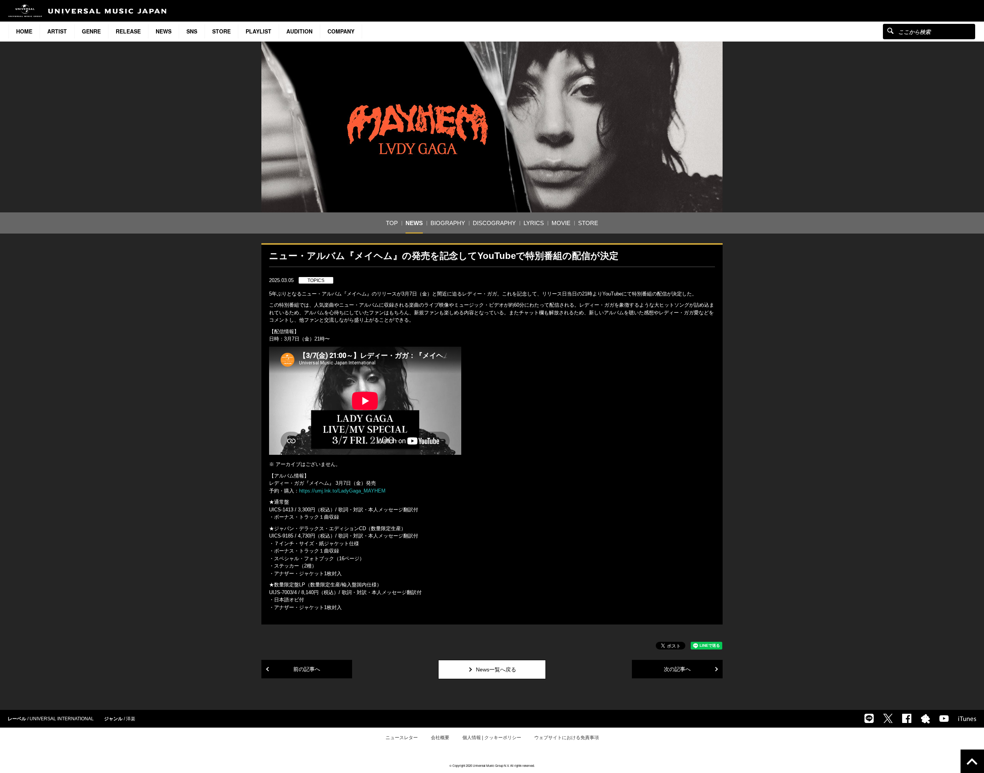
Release (128, 31)
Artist (57, 31)
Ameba (925, 718)
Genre (91, 31)
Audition (299, 31)
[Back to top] (972, 761)
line (869, 718)
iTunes (967, 718)
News (163, 31)
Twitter (888, 718)
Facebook (906, 718)
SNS (191, 31)
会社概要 (440, 737)
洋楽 (130, 718)
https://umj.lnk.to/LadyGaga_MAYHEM (342, 491)
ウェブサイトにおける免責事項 (566, 737)
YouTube (944, 718)
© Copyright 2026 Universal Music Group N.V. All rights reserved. (492, 765)
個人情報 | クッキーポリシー (491, 737)
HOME (24, 31)
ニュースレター (402, 737)
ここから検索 (890, 30)
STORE (221, 31)
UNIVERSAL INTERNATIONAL (62, 718)
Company (340, 31)
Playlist (258, 31)
